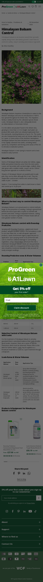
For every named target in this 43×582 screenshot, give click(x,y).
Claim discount (21, 307)
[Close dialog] (41, 265)
